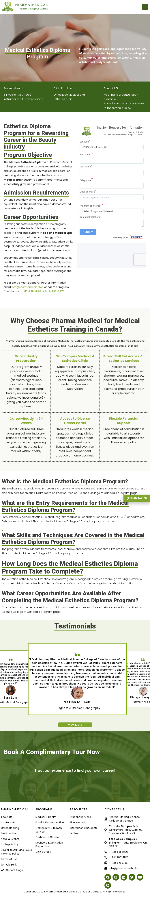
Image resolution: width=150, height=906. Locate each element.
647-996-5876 (54, 291)
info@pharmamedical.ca (28, 287)
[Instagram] (115, 877)
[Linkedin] (124, 877)
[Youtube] (140, 877)
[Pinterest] (107, 885)
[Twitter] (132, 877)
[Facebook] (107, 877)
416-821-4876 (32, 291)
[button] (145, 7)
